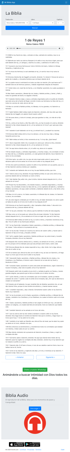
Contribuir (23, 449)
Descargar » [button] (35, 408)
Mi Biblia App (9, 2)
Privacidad (30, 449)
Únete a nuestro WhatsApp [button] (35, 370)
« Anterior (20, 357)
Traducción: (9, 19)
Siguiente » (50, 357)
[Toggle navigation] (66, 2)
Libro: (33, 19)
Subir (62, 449)
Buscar (35, 28)
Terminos (38, 449)
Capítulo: (59, 19)
